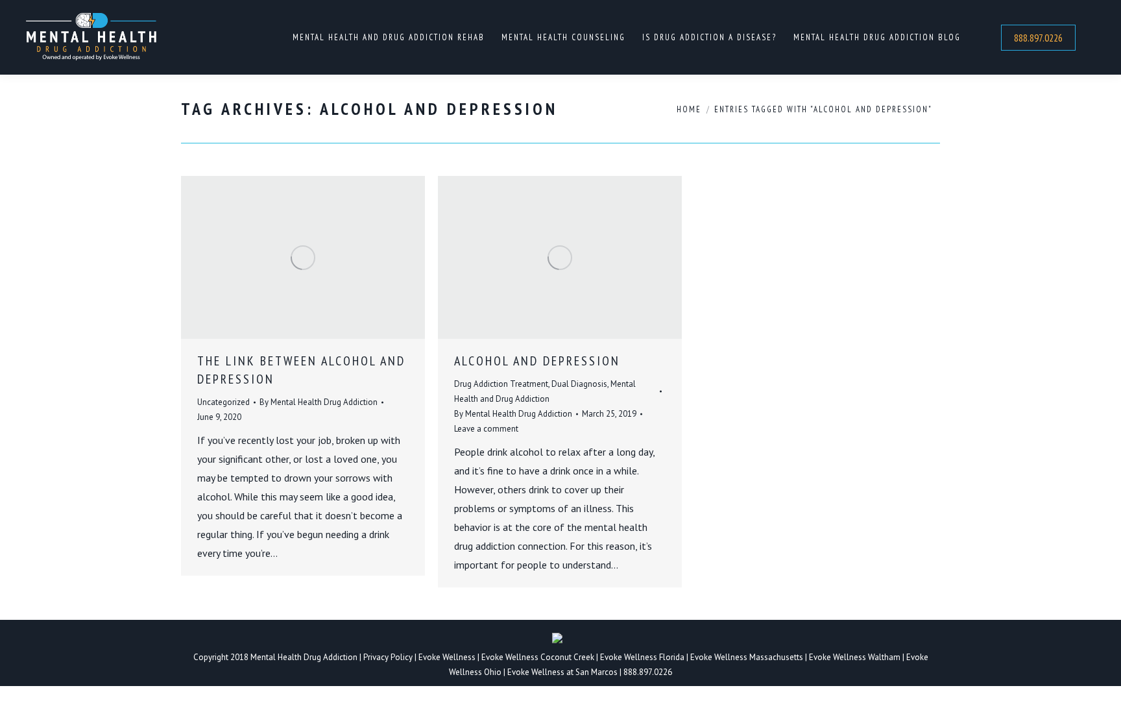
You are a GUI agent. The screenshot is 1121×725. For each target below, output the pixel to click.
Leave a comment (486, 428)
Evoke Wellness (447, 657)
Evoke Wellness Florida (642, 657)
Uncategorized (223, 402)
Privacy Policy (389, 657)
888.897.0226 (647, 672)
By (318, 402)
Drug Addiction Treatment (501, 383)
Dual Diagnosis (579, 383)
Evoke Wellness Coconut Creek (537, 657)
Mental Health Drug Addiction (303, 657)
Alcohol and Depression (537, 360)
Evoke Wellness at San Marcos (562, 672)
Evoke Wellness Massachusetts (746, 657)
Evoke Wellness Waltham (854, 657)
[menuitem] (389, 37)
